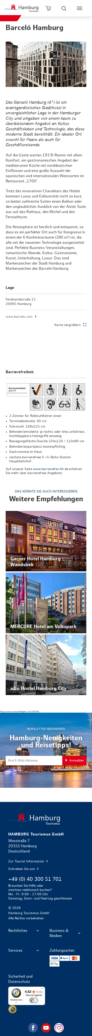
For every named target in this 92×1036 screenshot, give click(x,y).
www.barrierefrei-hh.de (50, 469)
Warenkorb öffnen (48, 8)
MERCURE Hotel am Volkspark (46, 603)
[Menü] (42, 989)
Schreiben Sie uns (22, 869)
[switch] (33, 1000)
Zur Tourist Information (26, 861)
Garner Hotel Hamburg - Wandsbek (46, 541)
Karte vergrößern (67, 325)
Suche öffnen (64, 8)
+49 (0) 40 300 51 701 (35, 879)
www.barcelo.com (19, 316)
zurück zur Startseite (46, 819)
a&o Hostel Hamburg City (46, 664)
